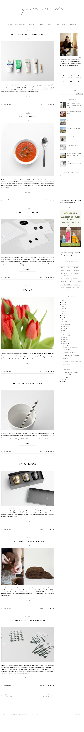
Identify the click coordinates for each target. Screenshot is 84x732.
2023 (63, 304)
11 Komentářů (7, 451)
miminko (75, 278)
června (65, 337)
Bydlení (10, 24)
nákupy (28, 537)
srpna (64, 333)
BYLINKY (62, 264)
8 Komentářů (6, 277)
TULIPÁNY (27, 290)
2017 (63, 317)
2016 (63, 319)
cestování (77, 273)
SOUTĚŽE (69, 267)
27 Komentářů (7, 529)
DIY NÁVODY (69, 264)
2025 (63, 300)
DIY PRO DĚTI (77, 264)
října (64, 328)
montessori (72, 281)
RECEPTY (28, 112)
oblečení (63, 284)
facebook (78, 77)
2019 (63, 313)
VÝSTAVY (68, 270)
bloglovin (70, 84)
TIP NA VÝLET (75, 267)
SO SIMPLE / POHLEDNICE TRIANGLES (27, 620)
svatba (62, 287)
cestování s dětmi (65, 276)
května (65, 339)
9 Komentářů (6, 200)
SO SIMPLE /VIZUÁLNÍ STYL (28, 212)
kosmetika (28, 30)
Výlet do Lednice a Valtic (73, 128)
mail (63, 77)
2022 (63, 306)
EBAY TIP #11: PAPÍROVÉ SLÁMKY (27, 384)
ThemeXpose (16, 714)
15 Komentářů (7, 104)
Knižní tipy (41, 24)
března (65, 343)
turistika (68, 287)
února (64, 346)
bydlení (71, 273)
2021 (63, 309)
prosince (65, 324)
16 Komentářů (7, 608)
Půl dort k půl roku (72, 136)
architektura (64, 273)
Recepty (64, 24)
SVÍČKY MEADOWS (27, 464)
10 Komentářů (7, 371)
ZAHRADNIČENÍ (75, 270)
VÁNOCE (62, 270)
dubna (64, 341)
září (64, 330)
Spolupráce (73, 24)
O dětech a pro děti (53, 24)
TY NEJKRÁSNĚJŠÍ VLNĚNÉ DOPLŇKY (27, 541)
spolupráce (76, 284)
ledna (64, 377)
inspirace (28, 285)
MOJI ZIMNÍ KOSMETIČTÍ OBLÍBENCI (27, 34)
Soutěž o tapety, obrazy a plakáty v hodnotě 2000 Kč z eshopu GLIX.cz (74, 105)
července (65, 335)
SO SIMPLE (28, 208)
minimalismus (64, 281)
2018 (63, 315)
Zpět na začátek (77, 714)
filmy (73, 276)
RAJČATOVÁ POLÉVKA (28, 117)
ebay (27, 379)
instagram (70, 77)
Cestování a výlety (20, 24)
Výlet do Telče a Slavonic (73, 120)
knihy (62, 278)
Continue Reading (28, 96)
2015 (63, 322)
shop (78, 84)
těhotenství (76, 287)
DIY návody (32, 24)
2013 (63, 381)
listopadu (65, 326)
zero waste (63, 290)
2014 (63, 379)
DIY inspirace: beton (72, 145)
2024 (63, 302)
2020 (63, 311)
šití (69, 290)
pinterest (63, 84)
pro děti (69, 284)
